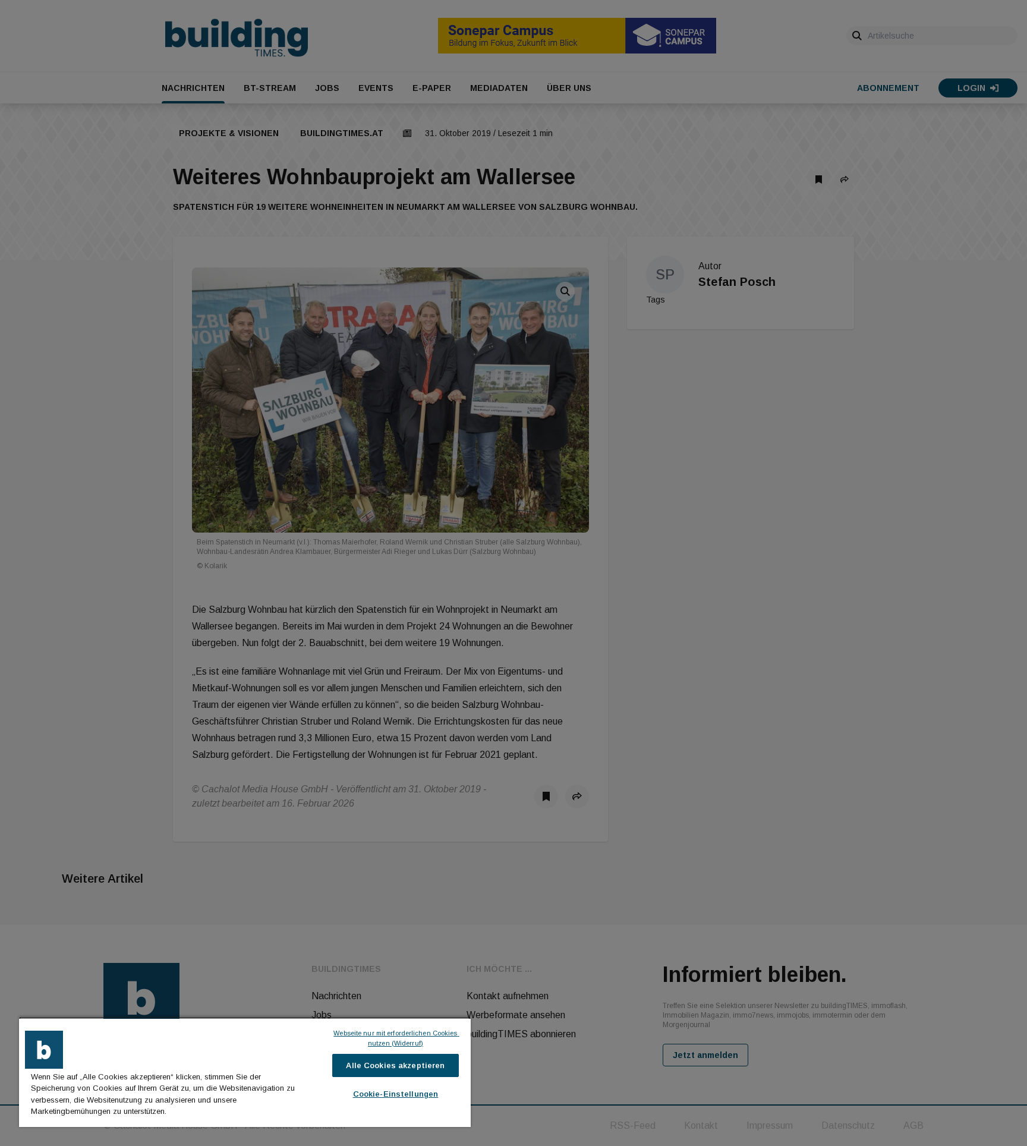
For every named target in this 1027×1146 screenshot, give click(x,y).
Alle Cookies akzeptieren (395, 1065)
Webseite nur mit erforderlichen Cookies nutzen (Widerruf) (396, 1038)
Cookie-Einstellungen (396, 1094)
